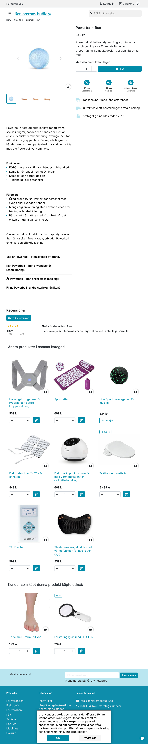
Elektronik (12, 705)
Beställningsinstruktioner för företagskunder (55, 707)
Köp (119, 69)
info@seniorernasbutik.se (96, 701)
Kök (8, 714)
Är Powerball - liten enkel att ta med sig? (32, 279)
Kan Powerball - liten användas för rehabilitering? (28, 268)
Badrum (11, 724)
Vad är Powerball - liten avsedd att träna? (33, 256)
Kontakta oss (14, 3)
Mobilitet (12, 728)
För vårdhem (14, 710)
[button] (106, 3)
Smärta (11, 719)
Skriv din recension (18, 318)
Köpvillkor (45, 701)
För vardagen (15, 701)
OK (58, 737)
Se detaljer (107, 420)
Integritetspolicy (76, 731)
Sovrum (11, 733)
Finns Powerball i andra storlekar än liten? (33, 287)
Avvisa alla (90, 737)
